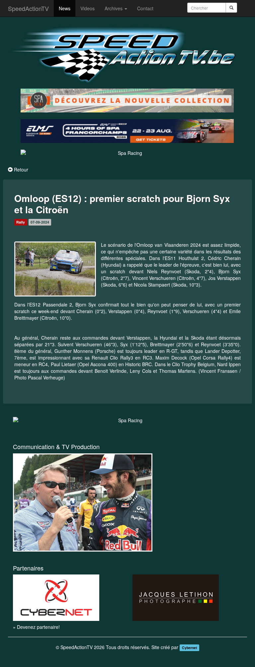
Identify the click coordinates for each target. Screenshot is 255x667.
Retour (21, 169)
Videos (87, 8)
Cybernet (189, 647)
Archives (114, 8)
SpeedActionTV (28, 8)
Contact (145, 8)
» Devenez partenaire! (36, 627)
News (64, 8)
